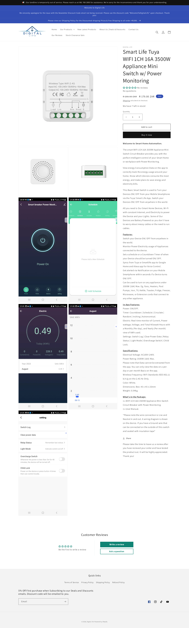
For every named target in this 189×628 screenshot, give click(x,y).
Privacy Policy (87, 582)
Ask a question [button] (116, 551)
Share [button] (128, 438)
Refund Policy (118, 582)
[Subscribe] (65, 601)
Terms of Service (71, 582)
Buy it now (147, 135)
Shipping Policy (103, 582)
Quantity (126, 111)
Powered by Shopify (101, 622)
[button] (67, 29)
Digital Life (90, 622)
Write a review (116, 544)
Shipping (126, 101)
